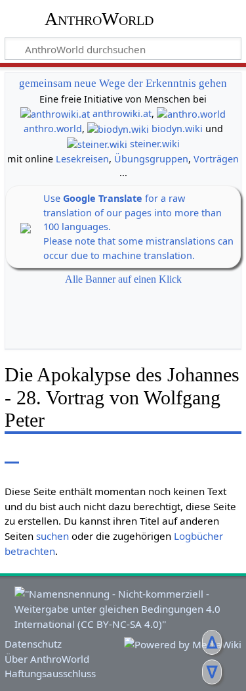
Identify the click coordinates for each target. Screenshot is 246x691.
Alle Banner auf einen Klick (123, 279)
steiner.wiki (155, 143)
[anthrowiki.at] (55, 113)
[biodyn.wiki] (118, 128)
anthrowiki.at (122, 113)
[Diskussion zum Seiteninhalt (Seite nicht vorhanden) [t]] (41, 454)
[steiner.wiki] (97, 143)
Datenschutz (33, 643)
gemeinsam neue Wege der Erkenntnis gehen (123, 83)
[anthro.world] (191, 113)
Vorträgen (216, 159)
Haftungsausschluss (50, 673)
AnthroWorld (99, 19)
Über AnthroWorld (47, 658)
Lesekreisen (82, 159)
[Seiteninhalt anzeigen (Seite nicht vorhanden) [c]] (12, 454)
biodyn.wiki (177, 128)
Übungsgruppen (151, 159)
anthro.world (53, 128)
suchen (52, 535)
